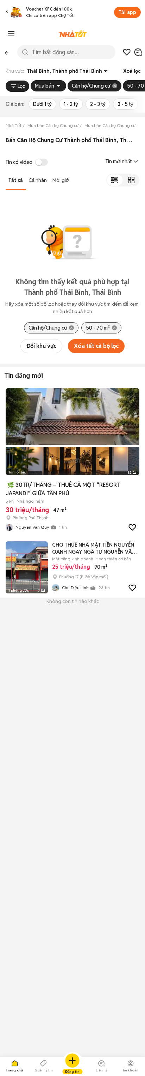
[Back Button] (6, 52)
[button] (6, 12)
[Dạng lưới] (131, 180)
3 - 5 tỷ (125, 104)
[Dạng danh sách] (114, 180)
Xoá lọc (131, 71)
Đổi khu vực (41, 346)
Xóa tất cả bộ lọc (96, 346)
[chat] (138, 52)
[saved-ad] (127, 52)
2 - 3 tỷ (98, 104)
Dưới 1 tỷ (42, 104)
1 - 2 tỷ (71, 104)
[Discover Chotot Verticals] (11, 34)
